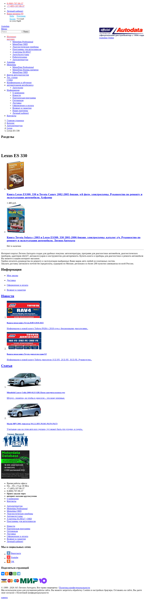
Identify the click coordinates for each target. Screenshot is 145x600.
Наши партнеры (20, 110)
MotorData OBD (20, 44)
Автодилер (17, 87)
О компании (18, 93)
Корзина (12, 19)
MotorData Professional (23, 67)
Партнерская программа (24, 98)
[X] (10, 573)
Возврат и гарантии (22, 108)
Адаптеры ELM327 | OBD (19, 519)
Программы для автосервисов (26, 49)
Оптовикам (18, 100)
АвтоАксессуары (20, 54)
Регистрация (21, 16)
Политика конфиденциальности (74, 587)
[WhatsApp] (14, 573)
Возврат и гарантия (16, 539)
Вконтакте (16, 553)
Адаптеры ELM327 (21, 52)
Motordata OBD (14, 511)
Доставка (16, 103)
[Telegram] (18, 573)
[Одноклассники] (6, 573)
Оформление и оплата (23, 105)
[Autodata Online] (121, 32)
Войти (12, 16)
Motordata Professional (22, 42)
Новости (16, 95)
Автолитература (20, 59)
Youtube (14, 557)
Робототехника (19, 57)
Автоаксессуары (15, 516)
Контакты (11, 501)
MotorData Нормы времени (25, 70)
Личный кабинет (15, 11)
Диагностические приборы (25, 47)
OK (12, 561)
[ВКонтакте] (3, 573)
